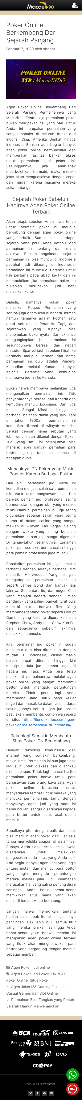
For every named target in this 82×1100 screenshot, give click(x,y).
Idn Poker (40, 974)
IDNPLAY (58, 974)
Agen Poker (20, 967)
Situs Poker (39, 980)
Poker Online (17, 980)
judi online (41, 967)
